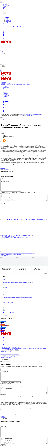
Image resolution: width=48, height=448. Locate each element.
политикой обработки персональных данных (31, 114)
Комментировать (4, 173)
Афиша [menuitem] (4, 9)
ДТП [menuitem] (4, 7)
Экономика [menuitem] (5, 8)
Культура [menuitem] (7, 17)
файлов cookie (30, 115)
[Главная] (14, 42)
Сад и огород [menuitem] (8, 21)
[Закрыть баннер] (1, 1)
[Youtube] (3, 38)
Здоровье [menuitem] (7, 14)
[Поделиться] (1, 446)
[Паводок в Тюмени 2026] (4, 63)
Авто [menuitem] (7, 19)
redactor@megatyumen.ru (13, 354)
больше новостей (4, 255)
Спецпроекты (3, 82)
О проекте (2, 347)
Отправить (3, 394)
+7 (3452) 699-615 (12, 356)
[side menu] (1, 2)
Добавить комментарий (5, 193)
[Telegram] (3, 35)
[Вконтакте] (3, 31)
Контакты (16, 347)
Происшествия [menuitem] (6, 5)
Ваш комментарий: (4, 181)
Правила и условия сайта (15, 348)
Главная (4, 119)
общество (2, 168)
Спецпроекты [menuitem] (6, 23)
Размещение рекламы (9, 347)
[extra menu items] (4, 13)
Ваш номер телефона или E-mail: (7, 368)
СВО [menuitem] (7, 22)
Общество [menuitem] (5, 4)
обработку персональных (15, 385)
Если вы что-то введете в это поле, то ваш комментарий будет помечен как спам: (17, 192)
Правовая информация (5, 348)
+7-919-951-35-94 (4, 356)
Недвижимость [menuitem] (9, 20)
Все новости (5, 120)
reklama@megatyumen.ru (5, 357)
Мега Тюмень (7, 169)
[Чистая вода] (12, 63)
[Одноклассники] (3, 34)
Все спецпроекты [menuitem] (29, 28)
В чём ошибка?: (3, 426)
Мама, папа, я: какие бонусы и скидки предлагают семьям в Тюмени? (15, 84)
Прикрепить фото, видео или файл (11, 382)
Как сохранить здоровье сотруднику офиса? (15, 26)
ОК (1, 117)
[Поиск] (1, 64)
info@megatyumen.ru (12, 351)
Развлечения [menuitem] (5, 10)
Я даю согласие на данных (13, 385)
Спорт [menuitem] (7, 18)
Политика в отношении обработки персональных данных (33, 348)
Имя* (1, 178)
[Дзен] (3, 32)
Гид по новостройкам (10, 24)
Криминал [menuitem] (5, 6)
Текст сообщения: (4, 371)
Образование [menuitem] (8, 15)
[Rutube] (3, 37)
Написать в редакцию (5, 361)
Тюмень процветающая (5, 83)
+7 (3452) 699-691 (4, 351)
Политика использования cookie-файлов (9, 349)
